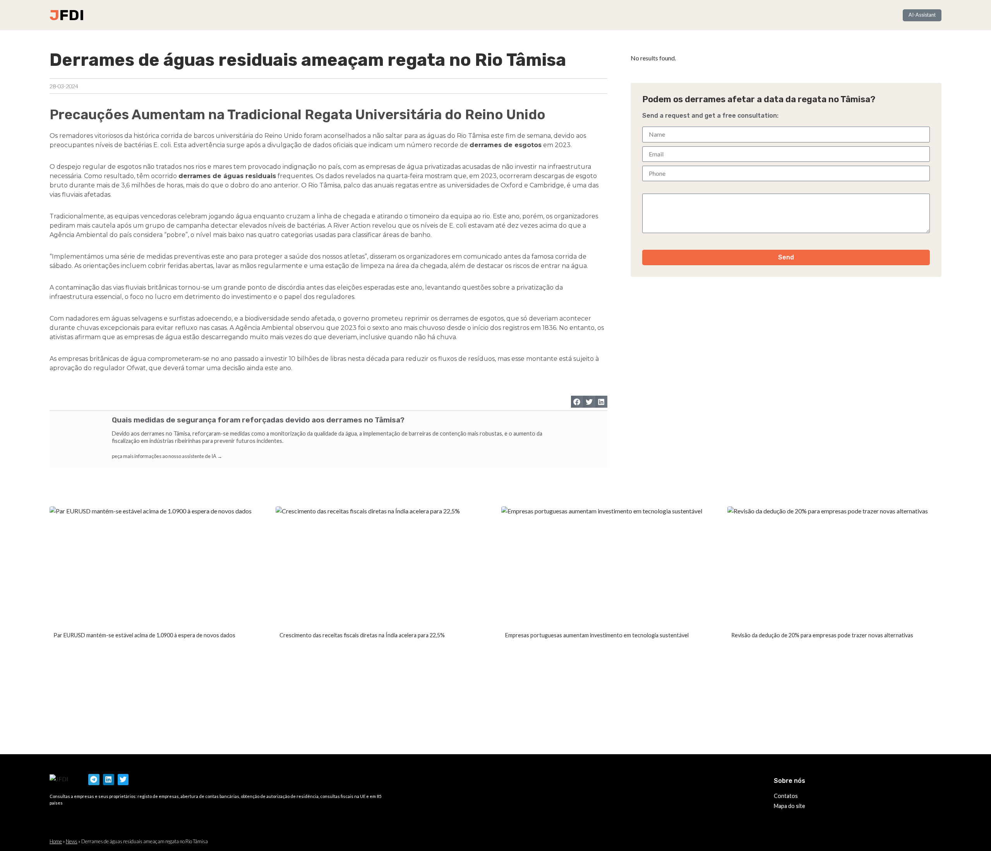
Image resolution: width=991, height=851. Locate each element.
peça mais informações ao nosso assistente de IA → (167, 456)
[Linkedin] (108, 779)
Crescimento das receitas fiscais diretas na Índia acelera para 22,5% (362, 635)
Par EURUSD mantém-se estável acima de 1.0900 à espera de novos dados (144, 635)
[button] (577, 402)
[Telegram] (93, 779)
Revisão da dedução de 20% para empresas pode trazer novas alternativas (822, 635)
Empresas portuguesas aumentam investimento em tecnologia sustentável (597, 635)
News (71, 841)
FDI (71, 15)
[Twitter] (123, 779)
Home (56, 841)
